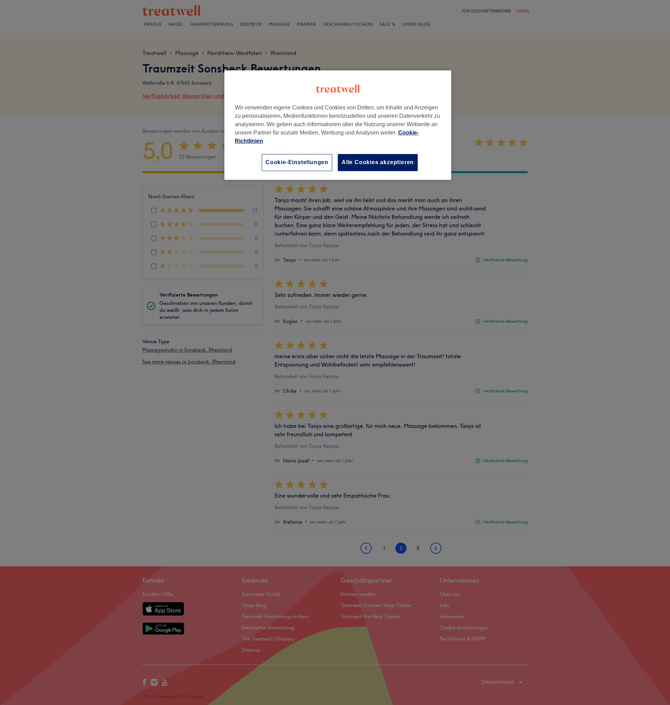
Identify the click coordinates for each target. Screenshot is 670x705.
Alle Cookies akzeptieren (378, 162)
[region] (337, 124)
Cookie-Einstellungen (297, 162)
